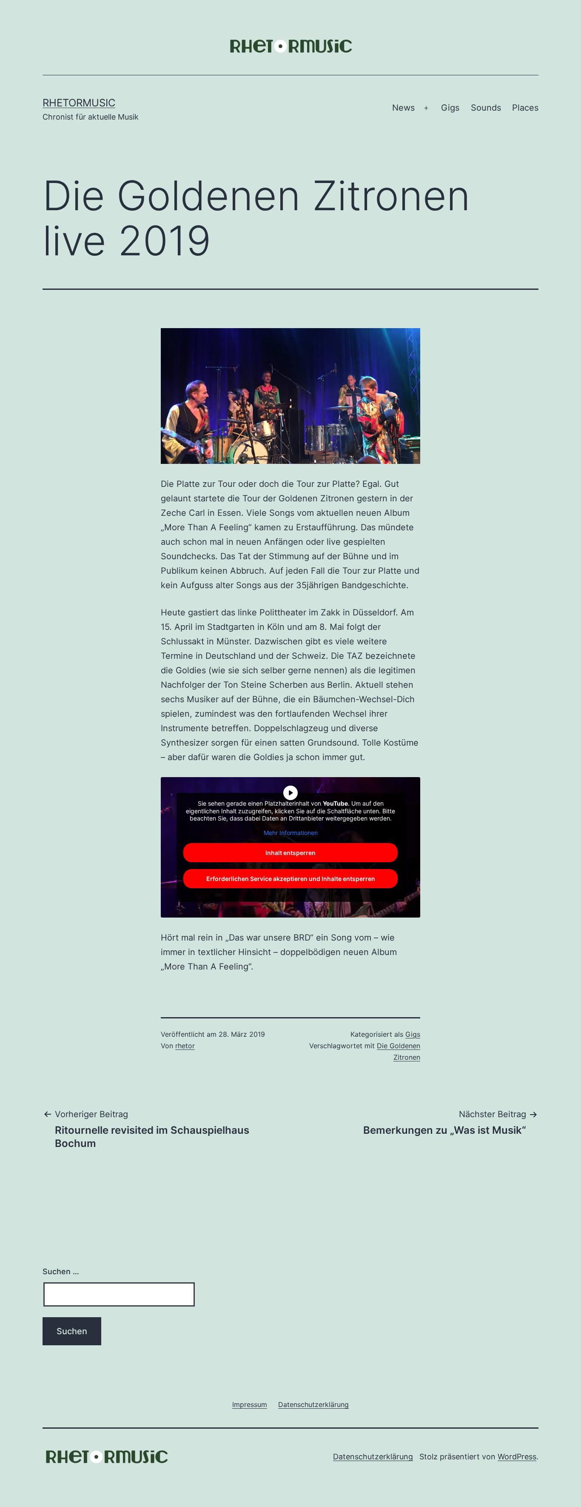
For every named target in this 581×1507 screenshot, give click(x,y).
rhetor (185, 1045)
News (403, 108)
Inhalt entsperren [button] (290, 852)
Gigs (450, 108)
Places (525, 108)
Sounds (486, 108)
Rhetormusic (79, 103)
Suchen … (61, 1271)
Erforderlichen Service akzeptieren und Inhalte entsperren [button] (290, 878)
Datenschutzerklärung (373, 1456)
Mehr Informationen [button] (291, 832)
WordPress (517, 1456)
